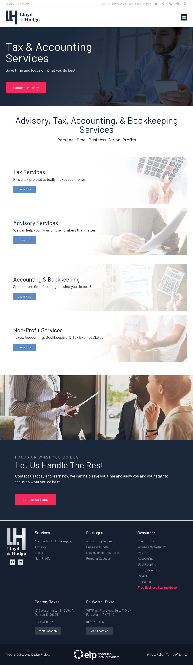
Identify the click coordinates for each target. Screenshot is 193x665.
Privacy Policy (155, 654)
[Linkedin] (20, 562)
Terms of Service (176, 654)
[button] (184, 17)
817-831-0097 (44, 622)
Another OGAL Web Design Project (28, 654)
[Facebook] (12, 562)
